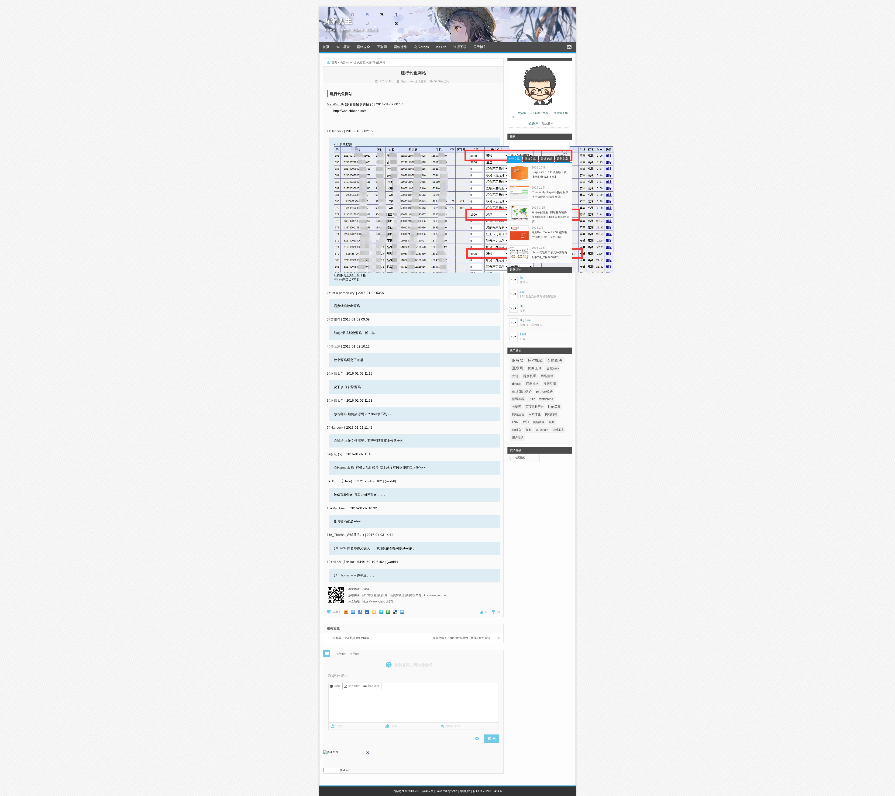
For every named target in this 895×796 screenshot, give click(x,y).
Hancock (336, 131)
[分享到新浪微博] (346, 612)
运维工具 (558, 429)
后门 (526, 422)
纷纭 (333, 373)
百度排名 (532, 384)
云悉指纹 (520, 457)
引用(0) (354, 653)
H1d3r (335, 481)
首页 (326, 47)
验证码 (344, 770)
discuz (516, 384)
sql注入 (516, 429)
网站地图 (465, 791)
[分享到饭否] (381, 612)
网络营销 (547, 376)
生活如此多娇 (522, 391)
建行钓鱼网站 (376, 62)
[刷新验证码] (367, 753)
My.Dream (340, 508)
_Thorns (338, 535)
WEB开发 (343, 47)
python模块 (544, 391)
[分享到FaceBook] (360, 612)
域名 (551, 422)
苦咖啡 (335, 319)
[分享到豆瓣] (388, 612)
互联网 (382, 47)
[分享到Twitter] (402, 612)
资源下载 (459, 47)
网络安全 (363, 47)
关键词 (516, 406)
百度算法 (554, 360)
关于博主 (479, 47)
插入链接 (373, 686)
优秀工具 (535, 368)
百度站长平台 (535, 406)
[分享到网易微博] (395, 612)
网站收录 (538, 422)
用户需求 (517, 437)
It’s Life (441, 47)
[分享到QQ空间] (374, 612)
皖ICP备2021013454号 (487, 791)
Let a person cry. (342, 293)
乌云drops (421, 47)
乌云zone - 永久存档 (352, 62)
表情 (337, 686)
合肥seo (552, 368)
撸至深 (335, 346)
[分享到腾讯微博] (353, 612)
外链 (515, 376)
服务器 (517, 360)
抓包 (528, 429)
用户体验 (535, 414)
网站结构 (551, 414)
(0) (487, 611)
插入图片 (354, 686)
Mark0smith (335, 104)
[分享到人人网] (367, 612)
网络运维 (400, 47)
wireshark (542, 429)
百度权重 (529, 376)
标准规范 (535, 360)
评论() (341, 653)
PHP (532, 399)
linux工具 (554, 406)
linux (515, 422)
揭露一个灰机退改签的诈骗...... (350, 638)
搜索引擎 (549, 384)
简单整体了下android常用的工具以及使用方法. (466, 638)
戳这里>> (547, 123)
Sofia (365, 589)
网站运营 (518, 414)
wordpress (546, 399)
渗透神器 (518, 399)
